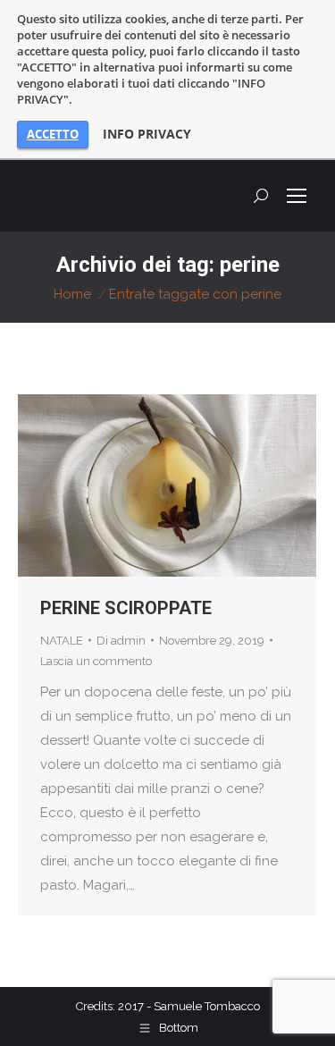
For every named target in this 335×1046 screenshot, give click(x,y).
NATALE (61, 640)
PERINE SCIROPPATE (126, 608)
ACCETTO (53, 134)
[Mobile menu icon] (296, 196)
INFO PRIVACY (147, 134)
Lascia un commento (96, 661)
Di (121, 640)
